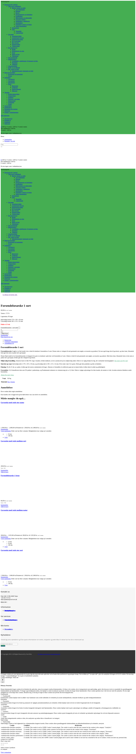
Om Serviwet (8, 118)
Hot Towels (15, 43)
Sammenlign (8, 139)
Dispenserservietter (17, 39)
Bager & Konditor (9, 72)
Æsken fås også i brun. (7, 375)
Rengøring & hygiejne (10, 109)
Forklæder (11, 102)
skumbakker (19, 23)
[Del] (5, 743)
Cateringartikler (12, 66)
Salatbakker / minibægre (23, 21)
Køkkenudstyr (12, 59)
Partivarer (7, 111)
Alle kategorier (5, 115)
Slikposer (14, 91)
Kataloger (7, 122)
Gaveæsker (11, 81)
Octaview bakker (21, 19)
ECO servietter (16, 41)
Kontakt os (7, 120)
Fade (13, 29)
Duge (13, 53)
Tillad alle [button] (15, 677)
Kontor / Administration (11, 112)
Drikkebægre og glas (18, 51)
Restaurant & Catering (10, 4)
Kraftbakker (19, 16)
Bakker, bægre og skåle (19, 8)
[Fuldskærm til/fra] (3, 743)
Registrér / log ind (9, 141)
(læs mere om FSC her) (121, 361)
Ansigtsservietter (17, 36)
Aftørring (14, 64)
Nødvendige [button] (4, 720)
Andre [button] (2, 715)
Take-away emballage (14, 6)
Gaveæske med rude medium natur (14, 510)
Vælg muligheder (6, 431)
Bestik (14, 49)
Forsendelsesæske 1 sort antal (9, 327)
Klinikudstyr (8, 107)
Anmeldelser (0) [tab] (9, 343)
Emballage (7, 77)
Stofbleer (10, 97)
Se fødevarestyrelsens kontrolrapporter (48, 654)
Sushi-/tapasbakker (21, 26)
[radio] (71, 434)
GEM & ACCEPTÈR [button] (7, 739)
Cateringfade (19, 33)
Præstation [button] (4, 699)
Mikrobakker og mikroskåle (24, 18)
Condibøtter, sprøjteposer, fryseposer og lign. (25, 61)
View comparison (6, 752)
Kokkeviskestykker (13, 94)
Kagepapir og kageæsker (15, 74)
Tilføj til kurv (4, 333)
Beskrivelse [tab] (7, 340)
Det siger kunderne (10, 610)
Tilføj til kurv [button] (4, 472)
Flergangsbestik (12, 57)
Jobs (5, 610)
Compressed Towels (18, 38)
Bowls (17, 13)
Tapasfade (18, 31)
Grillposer (15, 87)
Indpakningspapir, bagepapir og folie (22, 71)
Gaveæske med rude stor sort (12, 550)
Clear (6, 437)
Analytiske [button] (4, 704)
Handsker (14, 62)
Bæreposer (15, 86)
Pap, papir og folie (13, 69)
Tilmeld (3, 646)
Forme (10, 76)
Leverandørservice (9, 620)
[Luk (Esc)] (7, 743)
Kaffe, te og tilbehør (14, 67)
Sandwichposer (16, 89)
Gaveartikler (8, 106)
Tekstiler (6, 92)
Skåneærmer (11, 101)
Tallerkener (15, 56)
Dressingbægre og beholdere (24, 14)
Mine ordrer (7, 629)
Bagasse (18, 11)
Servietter (11, 34)
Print (2, 337)
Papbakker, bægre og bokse (24, 24)
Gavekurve (11, 79)
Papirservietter (16, 44)
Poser (9, 84)
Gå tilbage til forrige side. (10, 295)
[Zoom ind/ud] (1, 743)
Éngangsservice (12, 48)
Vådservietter (16, 46)
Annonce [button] (3, 709)
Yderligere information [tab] (11, 342)
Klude (10, 104)
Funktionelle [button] (4, 694)
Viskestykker (12, 96)
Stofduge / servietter (14, 99)
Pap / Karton (11, 382)
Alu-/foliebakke (20, 9)
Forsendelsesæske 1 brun (10, 476)
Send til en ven (8, 337)
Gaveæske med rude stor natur (12, 402)
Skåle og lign (16, 54)
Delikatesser (15, 28)
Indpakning (11, 82)
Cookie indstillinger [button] (6, 677)
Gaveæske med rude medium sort (13, 441)
